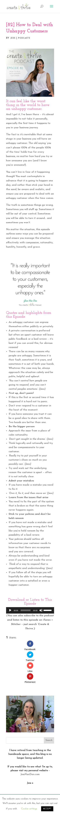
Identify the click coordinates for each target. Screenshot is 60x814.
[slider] (48, 610)
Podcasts (24, 38)
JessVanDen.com (30, 774)
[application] (30, 610)
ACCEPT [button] (47, 809)
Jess (12, 38)
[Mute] (41, 610)
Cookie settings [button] (29, 809)
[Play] (10, 610)
